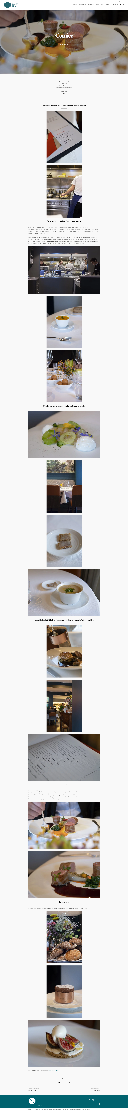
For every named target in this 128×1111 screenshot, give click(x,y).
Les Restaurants (42, 1098)
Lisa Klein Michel (54, 1070)
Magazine (109, 4)
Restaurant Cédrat (32, 1090)
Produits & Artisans (93, 4)
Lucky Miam (32, 1101)
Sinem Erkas (65, 1109)
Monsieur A (78, 1109)
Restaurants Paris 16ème (64, 49)
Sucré (102, 4)
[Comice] (59, 1082)
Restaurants (82, 4)
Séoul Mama (97, 1090)
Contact (115, 4)
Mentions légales (86, 1109)
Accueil (75, 4)
